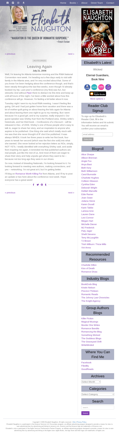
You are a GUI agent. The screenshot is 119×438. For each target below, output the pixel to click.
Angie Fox (86, 161)
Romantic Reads (89, 294)
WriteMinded (87, 345)
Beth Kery (86, 168)
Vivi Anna (86, 247)
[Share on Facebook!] (33, 185)
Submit (85, 413)
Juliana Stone (88, 201)
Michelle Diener (89, 224)
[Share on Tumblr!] (45, 185)
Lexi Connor (87, 217)
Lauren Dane (87, 214)
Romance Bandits (90, 328)
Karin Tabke (87, 207)
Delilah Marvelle (89, 191)
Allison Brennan (89, 158)
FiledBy (85, 366)
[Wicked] (97, 32)
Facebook (86, 362)
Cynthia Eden (88, 184)
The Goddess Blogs (91, 338)
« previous (10, 54)
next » (71, 54)
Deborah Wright (89, 188)
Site (74, 422)
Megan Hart (87, 221)
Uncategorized (39, 61)
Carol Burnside (88, 174)
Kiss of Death (88, 268)
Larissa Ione (87, 211)
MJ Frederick (87, 227)
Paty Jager (86, 231)
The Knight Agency (90, 301)
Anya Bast (86, 164)
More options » (97, 99)
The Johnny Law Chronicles (95, 297)
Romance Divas (89, 272)
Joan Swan (87, 197)
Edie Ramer (87, 194)
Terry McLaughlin (90, 237)
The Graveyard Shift (91, 341)
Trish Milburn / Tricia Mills (93, 244)
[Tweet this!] (37, 185)
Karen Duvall (87, 204)
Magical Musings (89, 321)
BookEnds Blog (89, 284)
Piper (29, 93)
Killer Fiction (87, 318)
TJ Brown (86, 241)
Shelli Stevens (88, 234)
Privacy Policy (81, 422)
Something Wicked (90, 335)
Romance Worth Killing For (29, 173)
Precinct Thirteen (89, 291)
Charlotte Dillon (89, 265)
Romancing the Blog (91, 331)
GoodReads (87, 369)
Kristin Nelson (88, 287)
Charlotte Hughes (90, 178)
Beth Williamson (89, 171)
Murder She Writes (90, 325)
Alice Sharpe (87, 154)
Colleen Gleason (89, 181)
